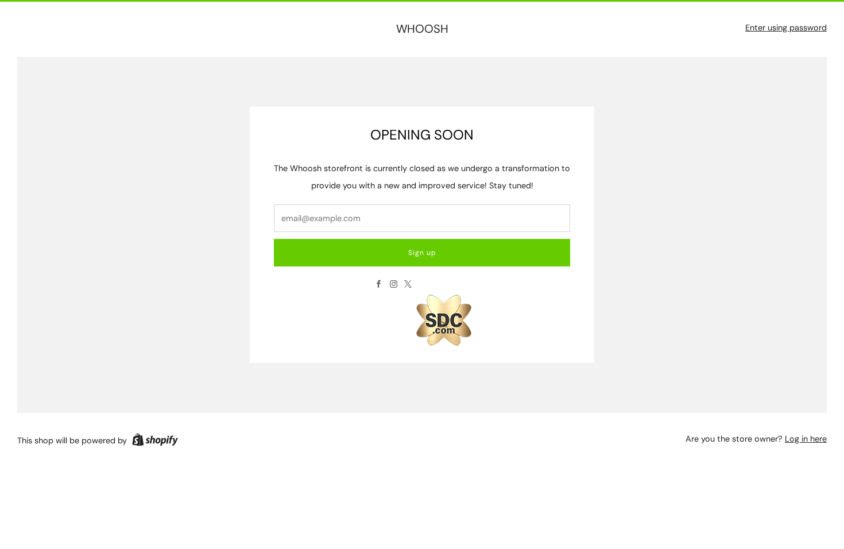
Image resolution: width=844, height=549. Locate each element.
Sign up (422, 252)
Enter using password (786, 27)
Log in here (806, 439)
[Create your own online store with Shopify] (155, 441)
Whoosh (422, 29)
